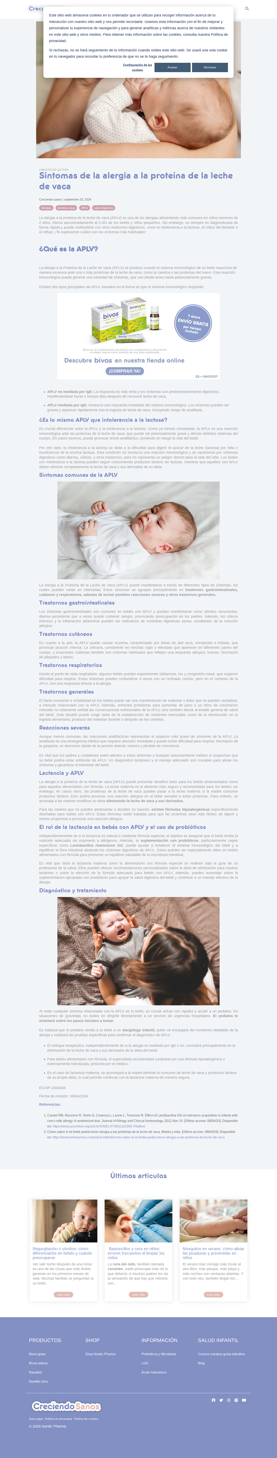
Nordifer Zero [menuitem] (38, 1381)
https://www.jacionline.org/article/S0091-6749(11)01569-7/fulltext (99, 1126)
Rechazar (210, 67)
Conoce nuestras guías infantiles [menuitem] (221, 1354)
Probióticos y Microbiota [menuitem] (159, 1354)
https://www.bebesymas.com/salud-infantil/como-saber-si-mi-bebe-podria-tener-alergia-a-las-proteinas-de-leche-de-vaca (139, 1137)
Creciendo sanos (50, 199)
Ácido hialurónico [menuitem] (154, 1372)
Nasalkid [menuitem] (35, 1372)
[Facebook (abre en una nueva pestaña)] (213, 1399)
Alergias (46, 207)
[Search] (247, 9)
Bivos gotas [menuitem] (37, 1354)
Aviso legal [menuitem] (36, 1418)
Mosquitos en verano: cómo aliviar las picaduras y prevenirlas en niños (213, 1253)
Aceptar (172, 67)
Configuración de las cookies (137, 67)
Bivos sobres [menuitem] (38, 1363)
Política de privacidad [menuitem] (58, 1418)
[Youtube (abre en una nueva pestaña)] (244, 1399)
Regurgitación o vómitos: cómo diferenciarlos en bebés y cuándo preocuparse (62, 1253)
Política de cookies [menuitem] (86, 1418)
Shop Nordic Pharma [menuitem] (100, 1354)
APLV (84, 207)
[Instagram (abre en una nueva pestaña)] (228, 1399)
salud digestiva (103, 207)
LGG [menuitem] (145, 1363)
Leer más (63, 1294)
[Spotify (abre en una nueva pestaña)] (236, 1399)
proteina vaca (66, 207)
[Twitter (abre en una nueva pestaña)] (221, 1399)
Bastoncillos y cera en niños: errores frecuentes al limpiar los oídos (136, 1253)
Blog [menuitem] (201, 1363)
